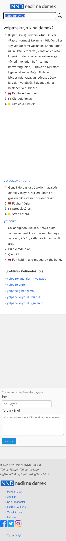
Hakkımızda (14, 491)
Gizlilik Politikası (16, 507)
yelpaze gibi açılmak (21, 291)
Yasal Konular (15, 512)
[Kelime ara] (60, 15)
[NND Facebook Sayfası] (4, 525)
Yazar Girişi (14, 535)
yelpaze (10, 221)
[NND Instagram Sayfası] (18, 525)
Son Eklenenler (16, 501)
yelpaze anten (16, 284)
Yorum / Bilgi (11, 410)
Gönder (9, 441)
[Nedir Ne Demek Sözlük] (33, 6)
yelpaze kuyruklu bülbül (23, 297)
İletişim (11, 517)
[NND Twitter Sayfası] (11, 525)
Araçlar (11, 496)
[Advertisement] (33, 141)
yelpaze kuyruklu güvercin (25, 303)
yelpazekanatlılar (18, 180)
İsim (5, 397)
